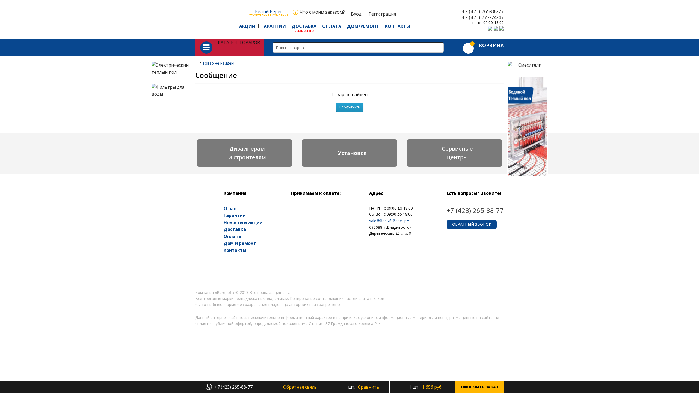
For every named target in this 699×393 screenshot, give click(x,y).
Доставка (235, 229)
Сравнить (363, 387)
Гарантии (235, 215)
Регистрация (382, 14)
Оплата (232, 236)
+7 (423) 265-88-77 (483, 11)
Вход (356, 14)
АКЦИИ (247, 26)
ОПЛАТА (331, 26)
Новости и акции (243, 222)
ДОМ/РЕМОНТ (363, 26)
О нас (230, 209)
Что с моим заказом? (322, 12)
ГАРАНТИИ (273, 26)
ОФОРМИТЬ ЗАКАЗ (479, 386)
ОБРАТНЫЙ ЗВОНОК (471, 224)
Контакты (235, 250)
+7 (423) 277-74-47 (483, 17)
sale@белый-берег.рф (389, 220)
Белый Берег (269, 12)
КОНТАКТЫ (397, 26)
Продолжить (349, 107)
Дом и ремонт (240, 243)
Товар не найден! (218, 63)
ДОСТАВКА (304, 26)
